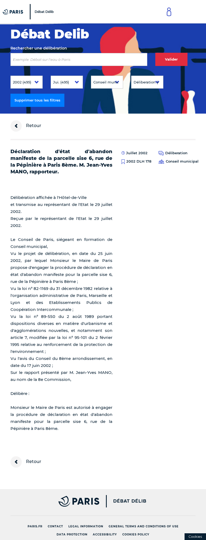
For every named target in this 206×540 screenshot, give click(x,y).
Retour (33, 125)
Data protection (72, 534)
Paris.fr (35, 526)
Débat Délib (129, 501)
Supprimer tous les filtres (37, 100)
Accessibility (105, 534)
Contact (55, 526)
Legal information (85, 526)
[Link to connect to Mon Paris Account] (169, 11)
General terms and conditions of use (144, 526)
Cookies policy (135, 534)
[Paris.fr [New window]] (52, 501)
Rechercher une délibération (38, 48)
